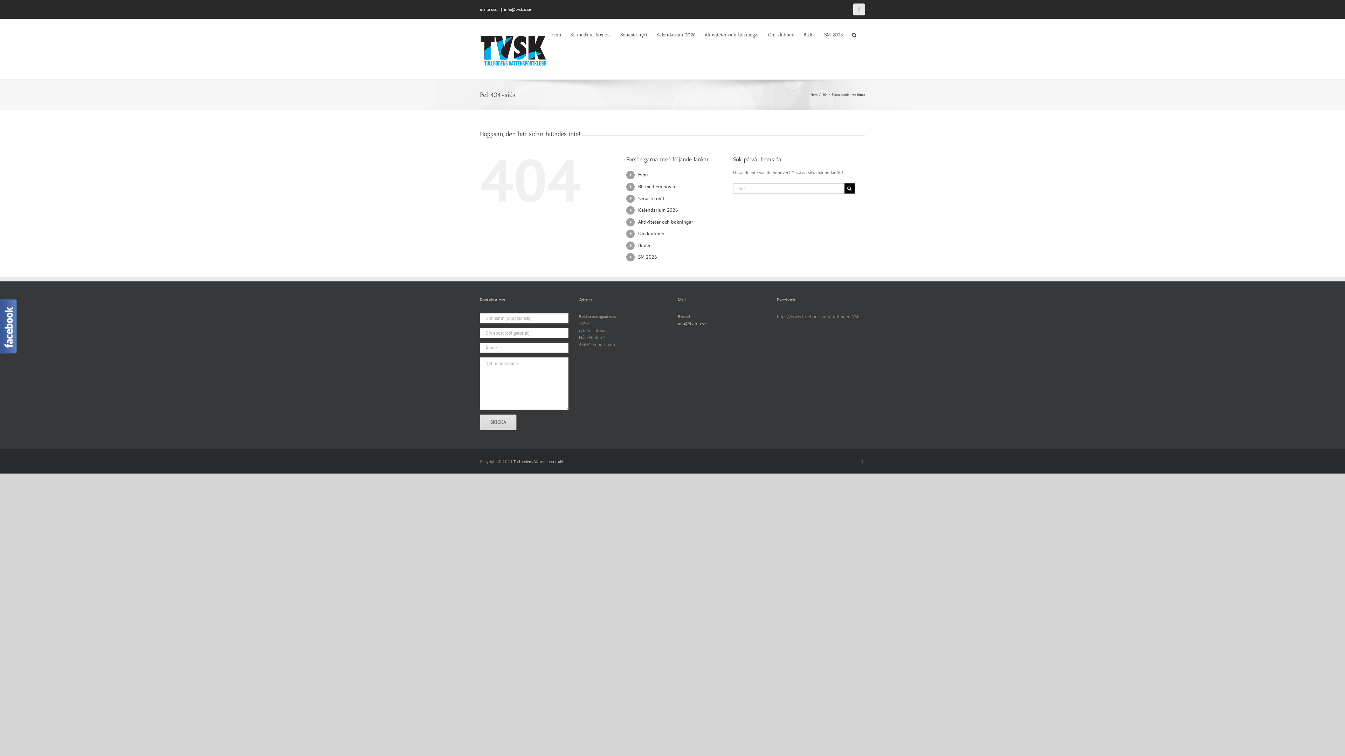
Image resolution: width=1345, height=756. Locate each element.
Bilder (644, 245)
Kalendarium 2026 (658, 210)
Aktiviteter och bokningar (665, 222)
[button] (854, 34)
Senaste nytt (651, 198)
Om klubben (651, 233)
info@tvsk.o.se (517, 9)
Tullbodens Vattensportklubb (538, 461)
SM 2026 (647, 257)
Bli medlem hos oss (659, 186)
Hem (643, 175)
